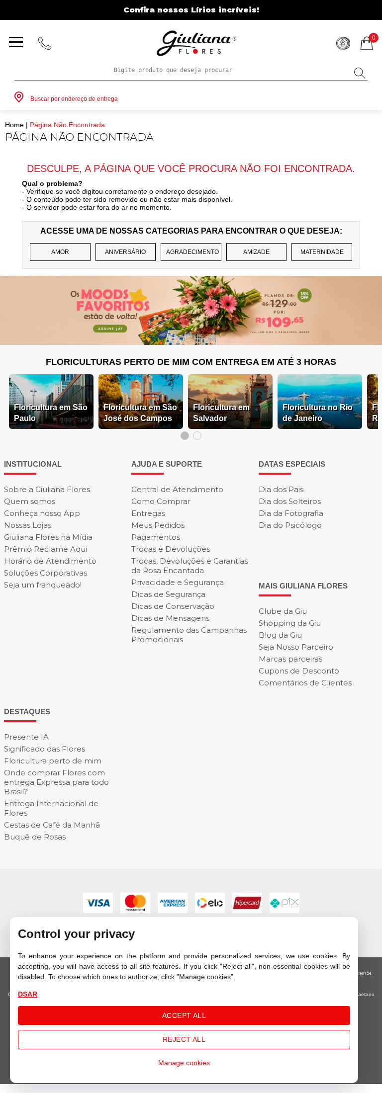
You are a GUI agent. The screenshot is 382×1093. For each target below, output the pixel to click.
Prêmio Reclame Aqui (45, 549)
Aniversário (125, 252)
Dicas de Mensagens (170, 618)
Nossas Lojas (27, 525)
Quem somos (29, 501)
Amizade (256, 252)
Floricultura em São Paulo (51, 412)
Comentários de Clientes (305, 682)
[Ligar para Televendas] (45, 43)
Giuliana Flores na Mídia (48, 537)
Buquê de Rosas (35, 836)
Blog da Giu (280, 635)
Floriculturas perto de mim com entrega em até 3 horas (191, 362)
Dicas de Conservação (172, 606)
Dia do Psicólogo (290, 525)
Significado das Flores (44, 749)
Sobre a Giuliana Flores (47, 489)
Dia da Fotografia (291, 513)
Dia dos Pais (281, 489)
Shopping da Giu (290, 623)
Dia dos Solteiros (290, 501)
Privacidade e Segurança (177, 582)
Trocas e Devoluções (170, 549)
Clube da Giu (283, 611)
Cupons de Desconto (299, 670)
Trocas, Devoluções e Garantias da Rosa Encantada (189, 565)
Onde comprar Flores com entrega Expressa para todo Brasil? (56, 782)
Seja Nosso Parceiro (296, 647)
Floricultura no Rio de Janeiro (318, 412)
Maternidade (322, 252)
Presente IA (26, 737)
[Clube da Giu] (191, 342)
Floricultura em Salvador (221, 412)
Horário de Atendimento (50, 561)
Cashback (343, 43)
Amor (60, 252)
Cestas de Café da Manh (52, 825)
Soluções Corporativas (45, 573)
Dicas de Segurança (168, 594)
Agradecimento (192, 252)
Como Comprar (161, 501)
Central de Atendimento (177, 489)
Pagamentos (155, 537)
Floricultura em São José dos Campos (140, 412)
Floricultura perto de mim (52, 760)
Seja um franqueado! (43, 584)
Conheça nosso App (42, 513)
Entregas (148, 513)
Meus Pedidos (158, 525)
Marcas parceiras (290, 659)
